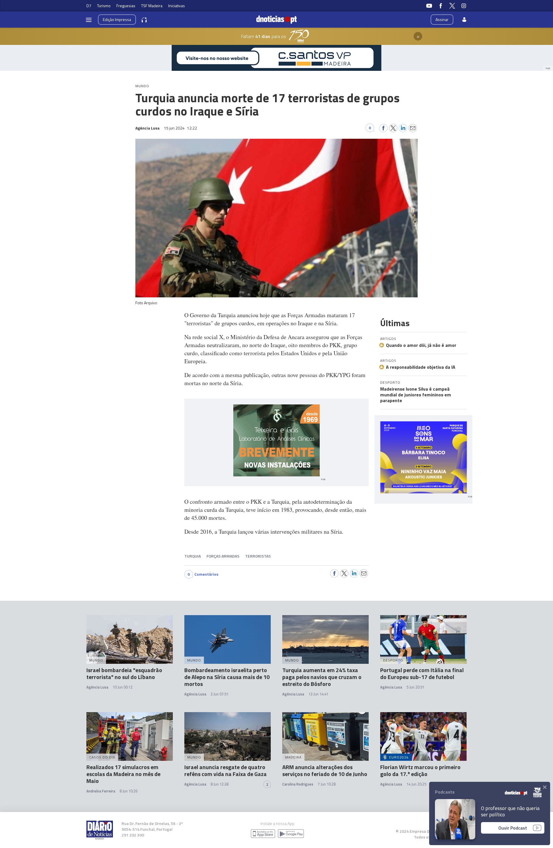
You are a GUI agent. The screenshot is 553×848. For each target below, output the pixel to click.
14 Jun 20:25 (416, 784)
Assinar (441, 19)
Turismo (104, 6)
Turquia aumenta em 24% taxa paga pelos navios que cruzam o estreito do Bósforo (321, 677)
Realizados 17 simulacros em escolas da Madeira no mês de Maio (123, 774)
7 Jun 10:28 (327, 784)
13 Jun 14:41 (318, 694)
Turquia (192, 556)
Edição (117, 19)
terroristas (258, 556)
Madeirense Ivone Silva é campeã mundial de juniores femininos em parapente (415, 394)
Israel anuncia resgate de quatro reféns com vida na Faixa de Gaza (225, 770)
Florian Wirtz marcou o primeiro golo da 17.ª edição (420, 770)
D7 (88, 6)
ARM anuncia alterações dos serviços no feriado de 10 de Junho (324, 770)
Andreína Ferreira (100, 791)
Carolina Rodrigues (297, 784)
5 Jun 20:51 (415, 687)
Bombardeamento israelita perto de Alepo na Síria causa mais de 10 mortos (227, 677)
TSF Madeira (151, 6)
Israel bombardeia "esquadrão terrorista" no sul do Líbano (124, 673)
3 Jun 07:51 (219, 694)
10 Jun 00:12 (122, 687)
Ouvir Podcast (512, 827)
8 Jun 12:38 (219, 784)
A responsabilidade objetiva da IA (420, 367)
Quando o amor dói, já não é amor (421, 345)
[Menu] (89, 19)
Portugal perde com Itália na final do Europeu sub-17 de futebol (422, 673)
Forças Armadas (223, 556)
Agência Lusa (97, 687)
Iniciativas (176, 6)
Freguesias (125, 6)
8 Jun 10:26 (128, 791)
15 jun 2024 (180, 128)
